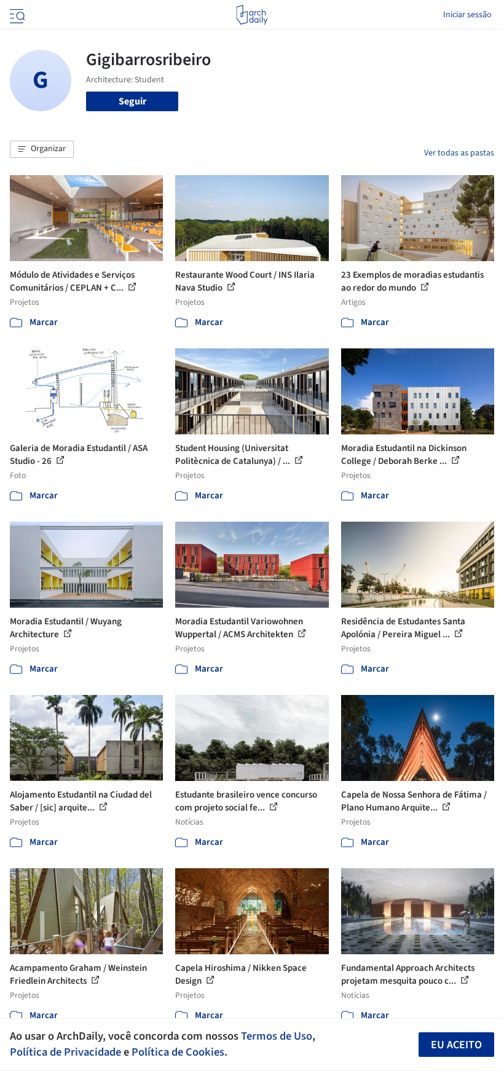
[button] (42, 149)
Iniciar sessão (467, 14)
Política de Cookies (178, 1052)
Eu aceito (456, 1045)
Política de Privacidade (65, 1052)
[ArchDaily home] (251, 15)
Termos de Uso (276, 1036)
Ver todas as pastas (459, 153)
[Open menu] (16, 14)
